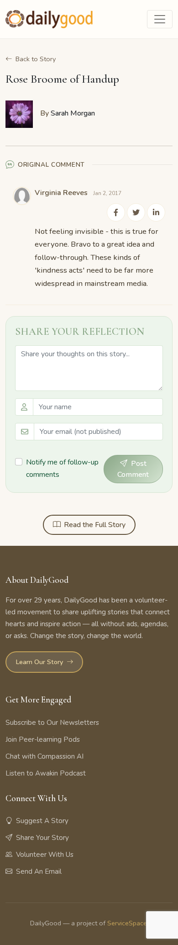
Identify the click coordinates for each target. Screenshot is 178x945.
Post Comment (133, 469)
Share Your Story (42, 837)
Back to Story (36, 58)
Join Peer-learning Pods (42, 739)
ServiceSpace (127, 923)
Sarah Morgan (73, 113)
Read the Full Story (95, 525)
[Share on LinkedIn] (156, 212)
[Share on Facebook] (116, 212)
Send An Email (39, 871)
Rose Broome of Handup (62, 79)
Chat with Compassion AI (44, 756)
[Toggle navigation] (160, 19)
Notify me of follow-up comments (62, 468)
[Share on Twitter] (136, 212)
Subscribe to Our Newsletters (52, 722)
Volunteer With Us (44, 854)
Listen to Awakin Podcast (45, 773)
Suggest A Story (42, 820)
